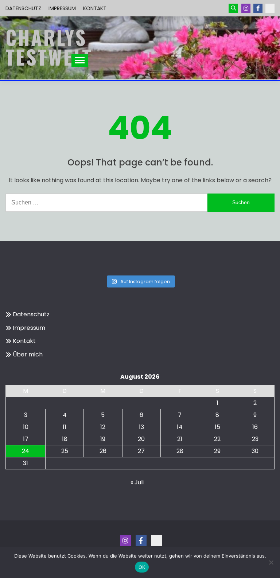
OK (142, 567)
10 (25, 427)
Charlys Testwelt (49, 47)
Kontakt (94, 8)
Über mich (28, 354)
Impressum (62, 8)
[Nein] (271, 562)
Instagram (245, 8)
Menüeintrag (257, 8)
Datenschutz (23, 8)
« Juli (137, 482)
